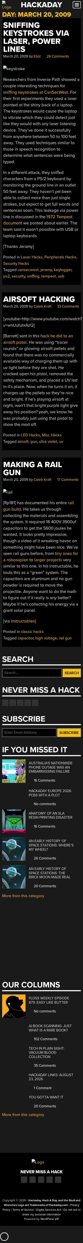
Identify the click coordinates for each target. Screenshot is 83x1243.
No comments (44, 804)
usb (61, 276)
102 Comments (45, 1039)
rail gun (65, 638)
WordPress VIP (49, 1219)
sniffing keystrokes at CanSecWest (35, 92)
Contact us (35, 703)
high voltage (46, 638)
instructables (23, 621)
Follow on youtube (20, 703)
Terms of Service (23, 1210)
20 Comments (44, 886)
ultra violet (48, 441)
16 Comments (44, 780)
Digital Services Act (48, 1210)
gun (33, 441)
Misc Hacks (52, 435)
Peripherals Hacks (60, 257)
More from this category (23, 895)
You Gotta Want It (46, 1097)
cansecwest (28, 269)
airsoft (23, 441)
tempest (48, 276)
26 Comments (57, 56)
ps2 (6, 276)
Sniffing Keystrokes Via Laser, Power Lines (36, 37)
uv (61, 441)
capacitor (25, 638)
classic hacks (32, 631)
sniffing (33, 276)
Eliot (37, 56)
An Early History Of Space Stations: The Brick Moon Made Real (50, 873)
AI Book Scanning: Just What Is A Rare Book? (50, 1028)
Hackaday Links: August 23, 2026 (51, 1077)
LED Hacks (30, 435)
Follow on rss (27, 703)
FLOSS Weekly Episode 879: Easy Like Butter (49, 1000)
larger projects (48, 560)
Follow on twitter (13, 703)
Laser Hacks (32, 257)
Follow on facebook (5, 703)
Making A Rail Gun (32, 468)
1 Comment (42, 1088)
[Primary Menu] (77, 4)
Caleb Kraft (42, 306)
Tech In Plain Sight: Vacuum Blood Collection (46, 1052)
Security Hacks (16, 263)
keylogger (62, 269)
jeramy (46, 269)
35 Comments (44, 1065)
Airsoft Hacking (39, 299)
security (18, 276)
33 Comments (67, 306)
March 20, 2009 (15, 56)
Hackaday (41, 4)
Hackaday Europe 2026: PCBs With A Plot (50, 793)
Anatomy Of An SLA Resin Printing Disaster (50, 815)
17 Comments (67, 479)
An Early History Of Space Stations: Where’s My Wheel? (51, 845)
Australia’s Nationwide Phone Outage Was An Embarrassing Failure (51, 767)
